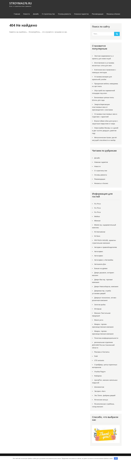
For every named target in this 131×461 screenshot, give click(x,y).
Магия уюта (98, 320)
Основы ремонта (64, 14)
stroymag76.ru (20, 3)
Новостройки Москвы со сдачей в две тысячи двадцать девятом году (105, 130)
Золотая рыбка (99, 305)
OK (116, 458)
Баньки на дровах (101, 268)
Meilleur (97, 216)
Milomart (97, 221)
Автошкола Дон (100, 264)
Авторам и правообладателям (105, 247)
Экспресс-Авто (99, 391)
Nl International (99, 232)
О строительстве (48, 14)
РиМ (96, 356)
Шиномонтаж (99, 387)
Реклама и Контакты (101, 352)
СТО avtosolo (99, 360)
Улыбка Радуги (99, 372)
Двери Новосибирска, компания (106, 286)
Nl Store (97, 236)
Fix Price (97, 204)
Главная (17, 14)
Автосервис (98, 251)
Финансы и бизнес (113, 14)
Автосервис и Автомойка (103, 260)
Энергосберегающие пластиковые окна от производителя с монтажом (102, 107)
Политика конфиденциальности (106, 338)
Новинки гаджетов (81, 14)
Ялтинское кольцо (101, 400)
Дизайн (36, 14)
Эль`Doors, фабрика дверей (104, 395)
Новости (26, 14)
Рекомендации (97, 14)
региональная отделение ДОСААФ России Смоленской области (103, 345)
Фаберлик (98, 376)
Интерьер (97, 309)
